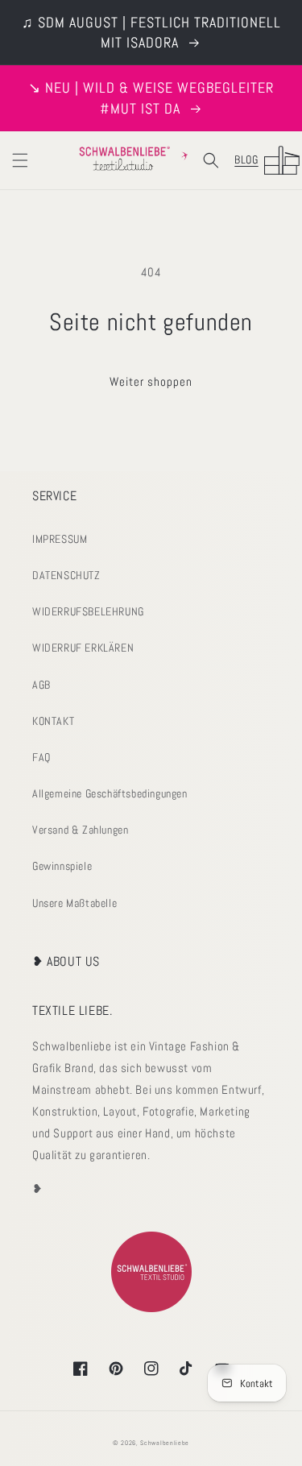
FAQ (41, 757)
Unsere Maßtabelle (74, 903)
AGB (41, 684)
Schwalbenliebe (164, 1443)
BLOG (246, 159)
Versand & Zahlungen (80, 829)
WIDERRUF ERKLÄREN (83, 647)
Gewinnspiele (62, 866)
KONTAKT (53, 721)
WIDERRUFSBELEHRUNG (88, 611)
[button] (20, 160)
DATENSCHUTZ (66, 575)
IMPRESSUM (59, 539)
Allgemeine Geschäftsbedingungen (110, 793)
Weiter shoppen (151, 381)
